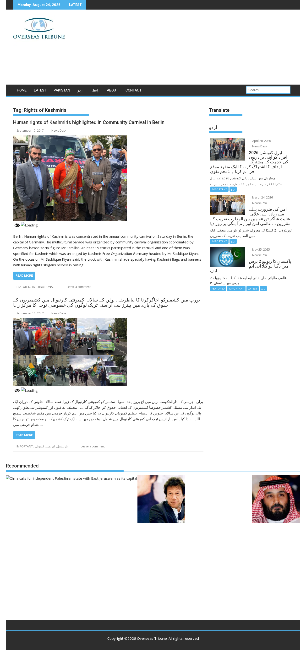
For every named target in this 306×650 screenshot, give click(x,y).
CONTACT (134, 90)
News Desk (58, 131)
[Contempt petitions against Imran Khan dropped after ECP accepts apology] (161, 500)
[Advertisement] (198, 49)
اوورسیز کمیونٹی (45, 446)
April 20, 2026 (261, 141)
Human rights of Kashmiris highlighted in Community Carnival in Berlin (88, 122)
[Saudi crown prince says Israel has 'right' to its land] (276, 500)
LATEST (40, 90)
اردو (80, 90)
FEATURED (23, 287)
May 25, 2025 (260, 249)
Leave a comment (79, 287)
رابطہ (95, 90)
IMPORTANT (24, 446)
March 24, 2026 (262, 197)
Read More (24, 275)
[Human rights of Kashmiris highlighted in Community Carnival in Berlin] (70, 138)
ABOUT (112, 90)
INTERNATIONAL (43, 287)
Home (22, 90)
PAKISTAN (62, 90)
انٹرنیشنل (62, 446)
